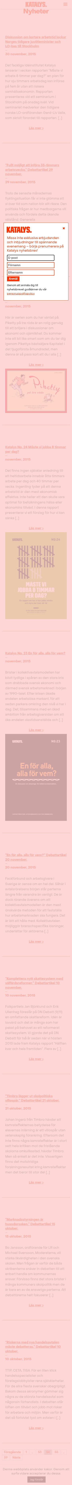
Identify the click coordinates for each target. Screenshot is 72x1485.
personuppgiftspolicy (21, 293)
